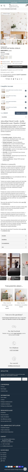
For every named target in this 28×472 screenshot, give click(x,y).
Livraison (4, 235)
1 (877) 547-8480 (14, 350)
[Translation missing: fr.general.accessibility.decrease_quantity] (2, 66)
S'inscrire (25, 379)
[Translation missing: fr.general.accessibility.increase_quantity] (6, 66)
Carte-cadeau (3, 397)
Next (26, 26)
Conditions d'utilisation (5, 404)
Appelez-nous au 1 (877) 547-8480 (16, 70)
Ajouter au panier (21, 113)
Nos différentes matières (6, 419)
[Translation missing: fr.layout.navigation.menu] (1, 6)
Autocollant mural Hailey (11, 95)
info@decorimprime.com (14, 366)
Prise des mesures (4, 414)
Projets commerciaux (5, 429)
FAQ (13, 72)
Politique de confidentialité (6, 406)
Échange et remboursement (6, 401)
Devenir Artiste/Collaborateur (7, 432)
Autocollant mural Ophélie (11, 107)
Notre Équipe (3, 389)
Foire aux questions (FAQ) (6, 421)
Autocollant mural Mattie (11, 101)
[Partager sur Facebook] (11, 79)
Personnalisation (5, 243)
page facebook (17, 333)
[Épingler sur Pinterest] (15, 79)
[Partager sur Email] (21, 79)
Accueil (2, 9)
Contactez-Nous (4, 391)
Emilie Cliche (4, 47)
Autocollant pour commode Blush (21, 305)
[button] (4, 50)
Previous (2, 26)
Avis (3, 247)
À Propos (3, 386)
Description (4, 116)
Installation (4, 239)
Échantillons (3, 412)
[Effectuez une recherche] (4, 6)
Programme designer (5, 427)
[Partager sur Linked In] (17, 79)
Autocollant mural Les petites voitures (14, 90)
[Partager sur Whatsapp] (19, 79)
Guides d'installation (5, 417)
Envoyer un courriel (6, 72)
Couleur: (5, 54)
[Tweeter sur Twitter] (13, 79)
